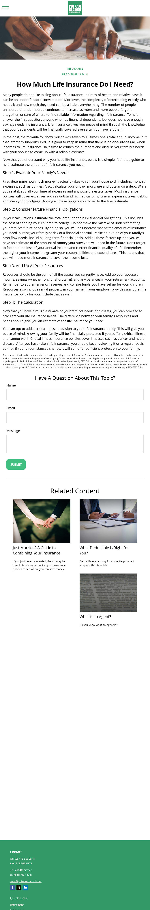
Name (11, 385)
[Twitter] (18, 887)
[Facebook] (12, 887)
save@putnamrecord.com (26, 881)
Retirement (17, 905)
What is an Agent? (95, 616)
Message (13, 430)
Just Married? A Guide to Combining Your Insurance (36, 550)
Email (10, 408)
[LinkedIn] (25, 887)
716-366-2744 (27, 858)
